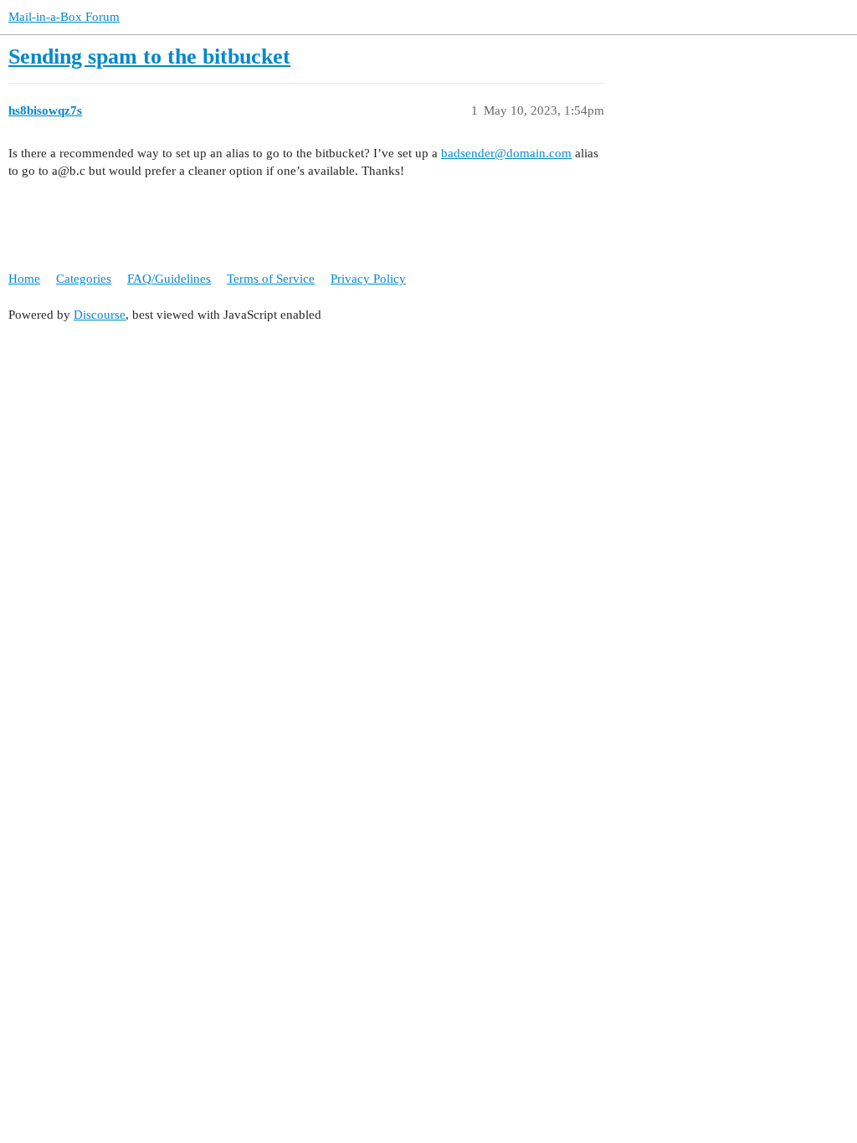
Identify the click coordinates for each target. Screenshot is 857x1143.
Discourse (100, 314)
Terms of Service (271, 278)
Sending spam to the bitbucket (149, 56)
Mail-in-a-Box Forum (64, 16)
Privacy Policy (368, 278)
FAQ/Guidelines (169, 278)
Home (24, 278)
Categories (83, 278)
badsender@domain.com (506, 153)
